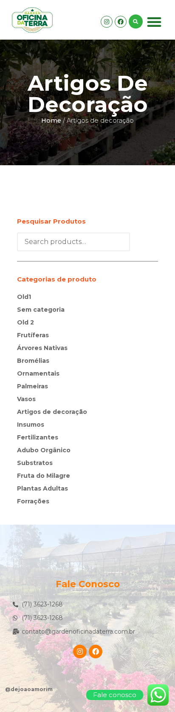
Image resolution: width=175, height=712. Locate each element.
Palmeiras (32, 386)
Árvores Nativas (42, 348)
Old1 (24, 297)
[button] (154, 21)
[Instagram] (107, 22)
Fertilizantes (37, 437)
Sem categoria (41, 309)
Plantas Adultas (42, 488)
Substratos (35, 463)
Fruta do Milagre (43, 475)
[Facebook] (121, 22)
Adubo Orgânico (44, 450)
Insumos (30, 424)
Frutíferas (33, 335)
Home (51, 120)
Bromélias (33, 361)
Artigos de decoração (52, 412)
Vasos (26, 399)
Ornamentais (38, 373)
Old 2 (25, 322)
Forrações (33, 501)
